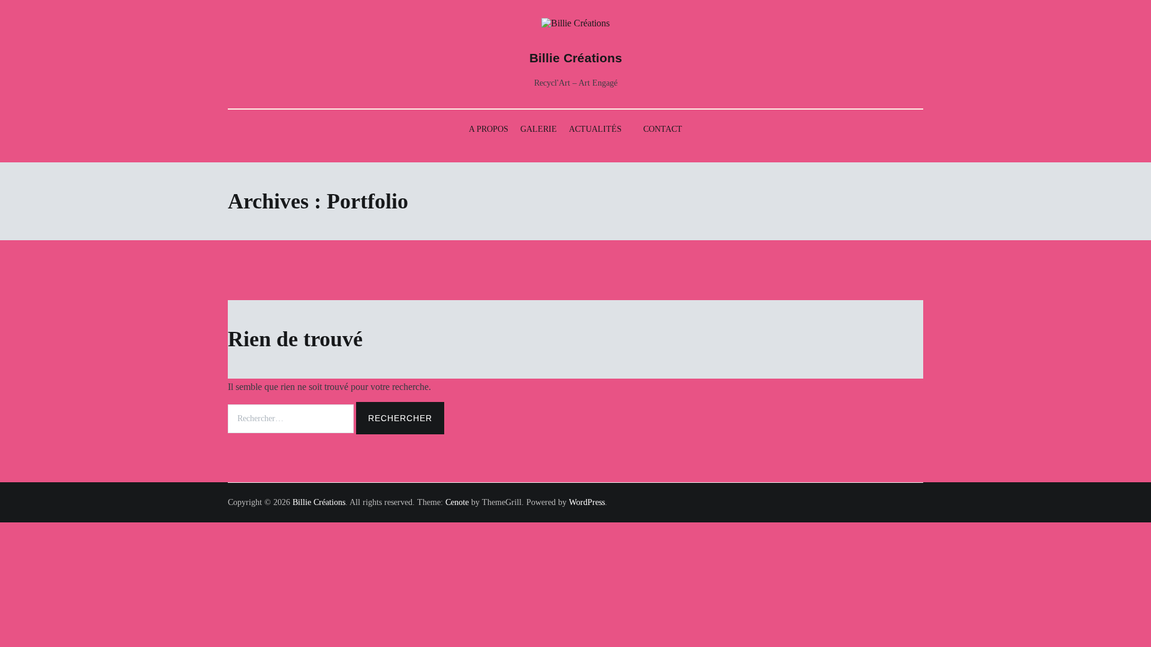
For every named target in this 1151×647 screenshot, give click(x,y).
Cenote (457, 502)
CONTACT (662, 129)
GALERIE (538, 129)
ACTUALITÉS (595, 129)
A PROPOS (488, 129)
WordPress (587, 502)
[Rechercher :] (292, 418)
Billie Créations (575, 58)
